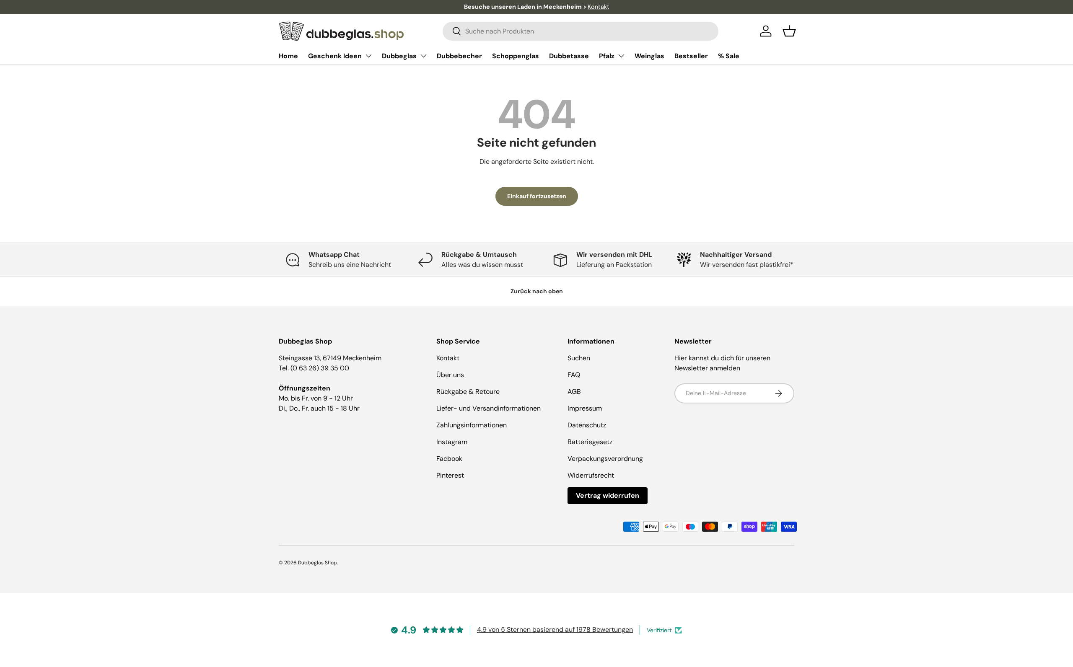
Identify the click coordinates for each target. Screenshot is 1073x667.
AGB (574, 391)
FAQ (574, 374)
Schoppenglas (515, 56)
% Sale (728, 56)
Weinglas (649, 56)
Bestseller (691, 56)
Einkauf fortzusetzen (536, 196)
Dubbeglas (399, 56)
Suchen (579, 358)
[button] (789, 31)
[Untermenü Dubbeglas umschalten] (423, 56)
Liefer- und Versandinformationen (488, 408)
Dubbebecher (459, 56)
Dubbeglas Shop (317, 562)
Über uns (450, 374)
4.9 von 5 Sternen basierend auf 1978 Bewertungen (555, 629)
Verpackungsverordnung (605, 458)
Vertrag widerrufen (607, 495)
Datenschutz (587, 425)
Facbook (449, 458)
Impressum (585, 408)
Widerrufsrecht (591, 475)
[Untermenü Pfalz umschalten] (621, 56)
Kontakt (598, 6)
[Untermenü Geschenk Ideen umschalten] (368, 56)
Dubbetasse (569, 56)
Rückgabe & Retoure (468, 391)
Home (288, 56)
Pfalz (606, 56)
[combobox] (581, 31)
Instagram (451, 441)
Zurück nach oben (537, 291)
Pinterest (450, 475)
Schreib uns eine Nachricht (349, 264)
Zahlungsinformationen (471, 425)
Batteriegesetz (590, 441)
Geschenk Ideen (335, 56)
